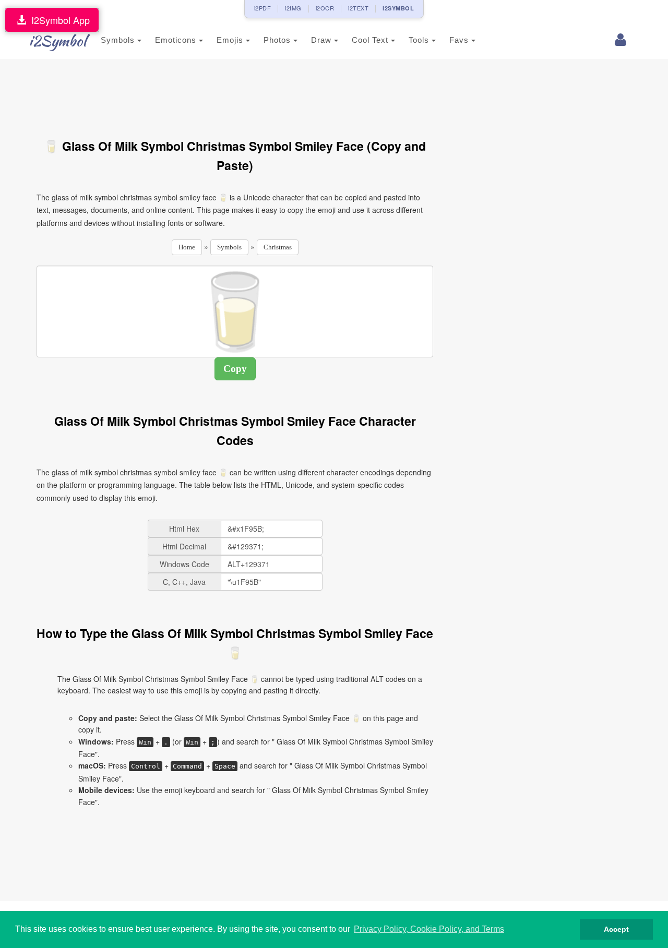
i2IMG (293, 8)
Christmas (278, 247)
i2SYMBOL (398, 8)
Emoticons (177, 39)
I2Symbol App (58, 20)
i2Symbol (57, 40)
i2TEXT (358, 8)
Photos (278, 39)
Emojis (231, 39)
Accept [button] (616, 929)
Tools (420, 39)
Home (186, 247)
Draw (322, 39)
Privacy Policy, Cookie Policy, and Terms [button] (429, 929)
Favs (460, 39)
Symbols (119, 39)
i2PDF (262, 8)
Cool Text (371, 39)
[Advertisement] (235, 92)
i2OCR (325, 8)
